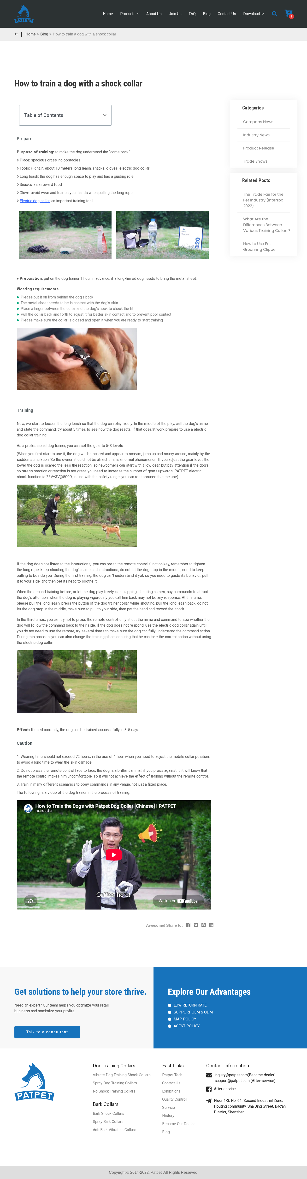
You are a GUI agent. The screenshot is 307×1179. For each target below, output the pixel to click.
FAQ (192, 13)
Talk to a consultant (47, 1032)
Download (251, 13)
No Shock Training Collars (114, 1091)
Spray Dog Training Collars (115, 1083)
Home (108, 13)
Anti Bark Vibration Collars (114, 1129)
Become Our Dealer (178, 1124)
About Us (154, 13)
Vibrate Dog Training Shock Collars (122, 1075)
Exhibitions (171, 1091)
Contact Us (227, 13)
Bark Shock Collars (108, 1113)
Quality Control (174, 1099)
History (168, 1115)
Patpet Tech (172, 1075)
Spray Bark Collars (108, 1121)
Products (128, 13)
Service (168, 1107)
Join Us (175, 13)
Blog (207, 13)
